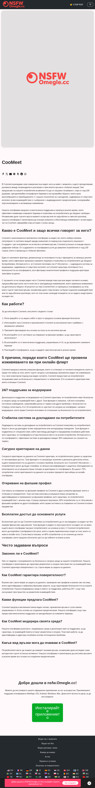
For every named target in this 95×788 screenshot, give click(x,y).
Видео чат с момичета (47, 739)
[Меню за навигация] (90, 4)
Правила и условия (47, 761)
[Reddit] (21, 174)
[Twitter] (7, 174)
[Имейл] (10, 174)
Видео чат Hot (48, 743)
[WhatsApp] (25, 174)
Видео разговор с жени (47, 748)
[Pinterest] (14, 174)
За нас (47, 757)
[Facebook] (3, 174)
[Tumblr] (18, 174)
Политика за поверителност (47, 766)
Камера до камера (47, 752)
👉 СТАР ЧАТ (76, 4)
